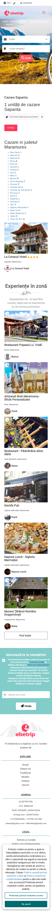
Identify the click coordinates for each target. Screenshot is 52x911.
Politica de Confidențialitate (38, 665)
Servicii (25, 785)
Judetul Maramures (38, 21)
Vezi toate (25, 635)
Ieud (12, 172)
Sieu (12, 204)
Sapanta (9, 24)
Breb (12, 164)
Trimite (27, 706)
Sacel (13, 196)
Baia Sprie (15, 152)
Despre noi (25, 768)
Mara (12, 175)
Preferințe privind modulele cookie (26, 895)
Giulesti (13, 170)
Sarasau (14, 201)
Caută (27, 58)
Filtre (11, 127)
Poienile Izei (16, 187)
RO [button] (8, 3)
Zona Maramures (18, 21)
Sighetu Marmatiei (18, 207)
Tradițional (25, 772)
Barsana (14, 155)
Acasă (5, 21)
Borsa (13, 161)
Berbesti (14, 158)
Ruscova (14, 193)
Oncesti (14, 184)
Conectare (27, 3)
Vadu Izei (14, 210)
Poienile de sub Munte (20, 190)
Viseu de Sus (16, 219)
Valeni (13, 216)
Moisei (13, 178)
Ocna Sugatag (17, 181)
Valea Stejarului (17, 213)
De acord (26, 904)
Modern (25, 777)
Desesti (13, 167)
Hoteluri (25, 781)
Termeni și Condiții (36, 662)
